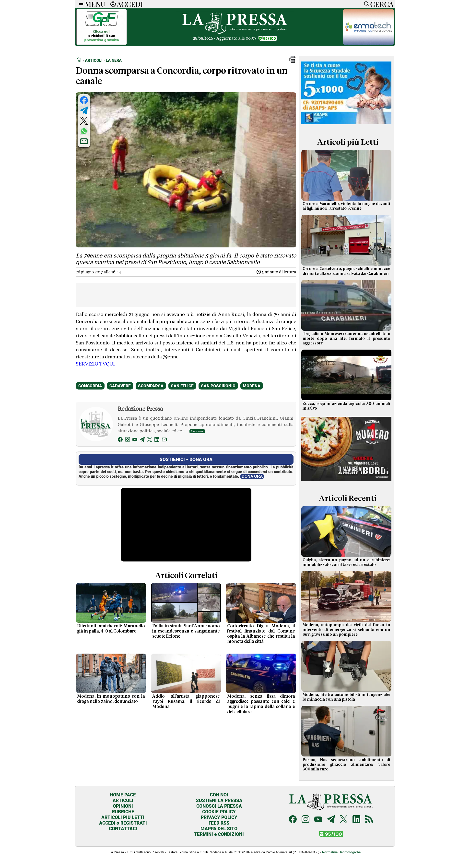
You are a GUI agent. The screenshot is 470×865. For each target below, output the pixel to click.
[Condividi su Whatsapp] (84, 131)
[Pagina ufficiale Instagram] (305, 819)
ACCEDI (130, 4)
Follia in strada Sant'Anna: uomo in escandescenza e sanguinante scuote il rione (186, 631)
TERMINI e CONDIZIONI (219, 834)
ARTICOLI (123, 800)
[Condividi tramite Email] (84, 141)
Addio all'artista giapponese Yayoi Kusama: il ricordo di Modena (186, 701)
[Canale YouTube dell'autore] (134, 440)
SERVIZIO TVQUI (95, 363)
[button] (292, 61)
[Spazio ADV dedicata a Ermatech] (368, 43)
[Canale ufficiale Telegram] (331, 819)
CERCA (381, 4)
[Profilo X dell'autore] (149, 440)
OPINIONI (123, 806)
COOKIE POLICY (219, 812)
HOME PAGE (123, 795)
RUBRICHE (123, 812)
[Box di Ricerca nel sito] (365, 4)
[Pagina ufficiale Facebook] (293, 819)
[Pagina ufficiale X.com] (344, 819)
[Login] (113, 4)
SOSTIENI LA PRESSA (219, 800)
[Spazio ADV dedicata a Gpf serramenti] (101, 43)
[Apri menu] (80, 4)
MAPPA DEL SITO (218, 828)
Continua (197, 431)
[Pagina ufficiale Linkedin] (356, 819)
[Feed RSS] (369, 819)
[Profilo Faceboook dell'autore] (120, 440)
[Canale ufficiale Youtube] (318, 819)
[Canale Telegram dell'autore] (142, 440)
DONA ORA (252, 476)
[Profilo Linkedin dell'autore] (156, 440)
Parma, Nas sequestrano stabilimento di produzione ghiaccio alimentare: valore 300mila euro (346, 764)
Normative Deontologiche (341, 852)
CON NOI (219, 795)
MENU (95, 4)
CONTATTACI (123, 828)
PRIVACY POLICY (219, 817)
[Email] (164, 440)
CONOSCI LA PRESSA (219, 806)
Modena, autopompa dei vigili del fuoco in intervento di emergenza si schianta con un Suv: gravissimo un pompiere (346, 629)
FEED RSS (219, 823)
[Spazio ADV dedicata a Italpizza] (346, 482)
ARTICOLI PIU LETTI (122, 817)
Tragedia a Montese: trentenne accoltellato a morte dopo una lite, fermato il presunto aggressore (346, 338)
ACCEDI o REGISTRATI (123, 823)
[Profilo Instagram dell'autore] (127, 440)
